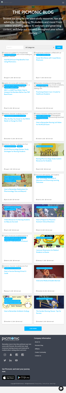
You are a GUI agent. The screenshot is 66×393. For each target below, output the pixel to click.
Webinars (20, 146)
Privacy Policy (38, 383)
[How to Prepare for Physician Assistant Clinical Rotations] (49, 210)
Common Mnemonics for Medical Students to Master (47, 251)
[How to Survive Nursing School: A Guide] (17, 267)
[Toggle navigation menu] (63, 3)
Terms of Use (45, 383)
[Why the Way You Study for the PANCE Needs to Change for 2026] (17, 114)
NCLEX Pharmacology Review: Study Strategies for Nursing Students (16, 150)
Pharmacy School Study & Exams (13, 179)
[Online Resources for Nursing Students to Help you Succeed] (17, 210)
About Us (37, 342)
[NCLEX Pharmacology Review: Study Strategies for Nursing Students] (17, 145)
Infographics (8, 298)
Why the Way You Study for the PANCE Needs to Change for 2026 (17, 120)
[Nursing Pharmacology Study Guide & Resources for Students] (49, 149)
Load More (33, 328)
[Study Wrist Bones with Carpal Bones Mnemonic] (49, 53)
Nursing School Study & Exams (44, 146)
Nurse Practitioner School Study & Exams (15, 85)
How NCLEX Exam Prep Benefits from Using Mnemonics (16, 61)
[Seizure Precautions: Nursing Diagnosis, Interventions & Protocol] (15, 235)
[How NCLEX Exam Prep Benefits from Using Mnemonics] (17, 54)
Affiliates (37, 349)
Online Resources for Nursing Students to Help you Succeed (17, 221)
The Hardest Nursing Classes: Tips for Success (48, 312)
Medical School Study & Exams (44, 176)
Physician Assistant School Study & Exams (15, 115)
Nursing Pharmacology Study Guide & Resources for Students (48, 160)
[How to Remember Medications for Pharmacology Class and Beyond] (17, 180)
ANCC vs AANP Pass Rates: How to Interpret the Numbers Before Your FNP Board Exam (17, 92)
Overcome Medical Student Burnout (48, 281)
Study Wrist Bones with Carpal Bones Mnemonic (48, 59)
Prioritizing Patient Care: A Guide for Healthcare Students (48, 93)
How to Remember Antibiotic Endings (16, 311)
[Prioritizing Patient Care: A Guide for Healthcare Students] (49, 86)
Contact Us (38, 355)
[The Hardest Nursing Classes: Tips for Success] (49, 302)
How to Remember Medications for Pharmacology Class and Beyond (16, 190)
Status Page (52, 383)
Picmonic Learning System (43, 55)
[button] (61, 388)
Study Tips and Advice (10, 55)
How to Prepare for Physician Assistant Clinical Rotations (45, 221)
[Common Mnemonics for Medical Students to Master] (49, 241)
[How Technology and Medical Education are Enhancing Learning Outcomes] (46, 175)
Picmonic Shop (39, 345)
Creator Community (40, 352)
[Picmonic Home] (6, 1)
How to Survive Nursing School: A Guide (15, 272)
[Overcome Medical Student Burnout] (49, 271)
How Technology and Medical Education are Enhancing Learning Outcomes (47, 180)
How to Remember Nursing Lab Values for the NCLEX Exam (49, 123)
